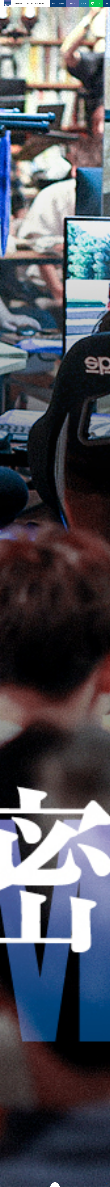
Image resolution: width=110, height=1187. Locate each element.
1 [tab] (106, 1183)
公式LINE (98, 3)
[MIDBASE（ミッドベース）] (7, 3)
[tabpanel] (55, 597)
